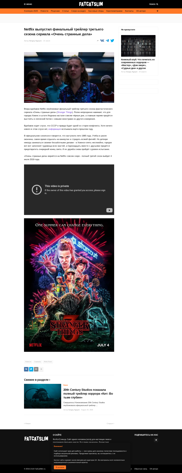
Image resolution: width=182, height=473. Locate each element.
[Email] (36, 369)
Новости (44, 11)
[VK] (102, 41)
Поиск (152, 4)
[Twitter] (112, 41)
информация (54, 129)
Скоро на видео (78, 11)
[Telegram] (107, 41)
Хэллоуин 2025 (31, 11)
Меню (29, 4)
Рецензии (55, 11)
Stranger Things (64, 112)
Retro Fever (48, 362)
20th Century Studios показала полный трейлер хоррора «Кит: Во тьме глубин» (88, 393)
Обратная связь (140, 469)
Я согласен (60, 467)
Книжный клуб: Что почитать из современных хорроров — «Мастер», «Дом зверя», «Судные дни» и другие (138, 63)
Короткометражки (114, 11)
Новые (28, 423)
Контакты (129, 11)
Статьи (65, 11)
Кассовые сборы (96, 11)
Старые (110, 423)
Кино (65, 385)
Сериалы (37, 362)
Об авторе (141, 11)
